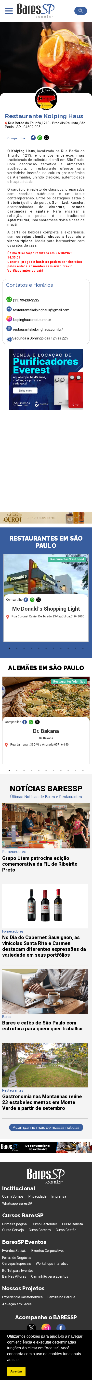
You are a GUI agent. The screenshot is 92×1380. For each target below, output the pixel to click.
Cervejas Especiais (16, 1263)
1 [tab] (9, 648)
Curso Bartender (44, 1224)
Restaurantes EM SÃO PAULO (46, 542)
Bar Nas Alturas (14, 1276)
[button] (21, 1360)
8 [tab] (60, 648)
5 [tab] (38, 648)
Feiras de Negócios (16, 1258)
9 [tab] (68, 648)
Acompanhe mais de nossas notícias (46, 1127)
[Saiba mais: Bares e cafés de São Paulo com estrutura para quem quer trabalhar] (45, 1012)
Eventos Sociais (14, 1251)
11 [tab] (82, 648)
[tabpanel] (46, 599)
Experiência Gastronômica (22, 1297)
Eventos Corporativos (48, 1251)
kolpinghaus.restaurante (32, 320)
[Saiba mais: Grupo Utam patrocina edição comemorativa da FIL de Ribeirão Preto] (46, 847)
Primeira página (14, 1224)
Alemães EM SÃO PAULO (46, 668)
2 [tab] (16, 648)
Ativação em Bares (17, 1304)
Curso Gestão (66, 1230)
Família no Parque (61, 1297)
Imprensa (59, 1196)
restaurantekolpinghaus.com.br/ (38, 329)
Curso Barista (72, 1224)
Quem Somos (13, 1196)
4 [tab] (31, 648)
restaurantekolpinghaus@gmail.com (41, 310)
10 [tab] (75, 648)
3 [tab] (24, 648)
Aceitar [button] (16, 1371)
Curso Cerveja (13, 1230)
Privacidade (37, 1196)
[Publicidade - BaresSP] (46, 379)
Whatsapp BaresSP (17, 1203)
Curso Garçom (40, 1230)
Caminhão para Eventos (49, 1276)
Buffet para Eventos (18, 1271)
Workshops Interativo (52, 1263)
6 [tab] (46, 648)
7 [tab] (53, 648)
